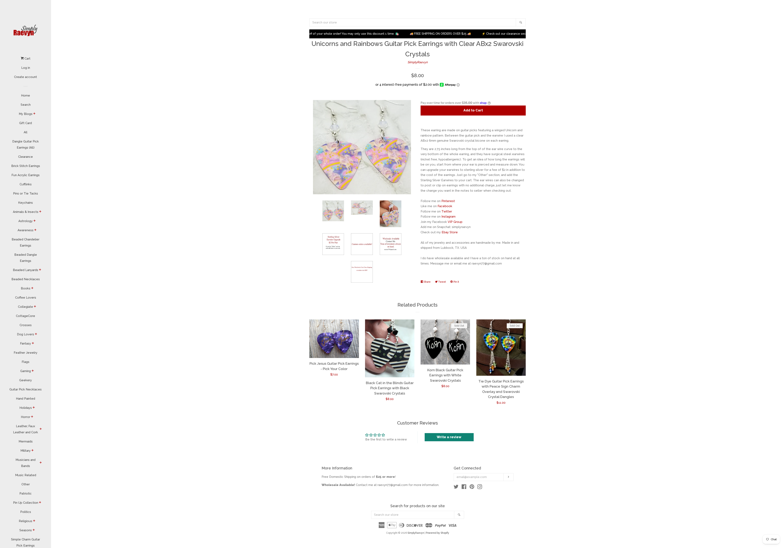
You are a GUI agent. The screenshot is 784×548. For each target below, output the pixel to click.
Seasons (25, 530)
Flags (25, 362)
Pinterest (448, 201)
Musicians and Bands (26, 463)
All (25, 132)
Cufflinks (26, 184)
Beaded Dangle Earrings (25, 258)
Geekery (25, 380)
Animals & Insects (25, 212)
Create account (25, 77)
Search (26, 105)
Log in (25, 68)
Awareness (25, 230)
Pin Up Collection (25, 503)
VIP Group (455, 222)
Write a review (449, 437)
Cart (27, 58)
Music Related (25, 475)
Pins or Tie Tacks (25, 193)
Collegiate (25, 307)
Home (25, 95)
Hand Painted (25, 398)
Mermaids (26, 441)
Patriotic (25, 493)
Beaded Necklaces (25, 279)
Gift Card (25, 123)
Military (25, 450)
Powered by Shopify (437, 532)
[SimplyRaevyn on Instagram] (479, 487)
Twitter (446, 211)
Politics (25, 512)
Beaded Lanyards (25, 270)
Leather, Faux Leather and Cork (25, 429)
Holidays (25, 408)
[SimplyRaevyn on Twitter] (456, 487)
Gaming (25, 371)
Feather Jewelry (25, 353)
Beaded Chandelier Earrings (25, 242)
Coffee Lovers (25, 297)
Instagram (448, 216)
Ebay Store (450, 232)
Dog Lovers (25, 334)
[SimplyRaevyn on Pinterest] (471, 487)
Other (25, 484)
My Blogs (25, 114)
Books (25, 288)
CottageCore (25, 316)
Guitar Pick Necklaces (25, 389)
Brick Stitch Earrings (25, 166)
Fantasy (25, 343)
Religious (25, 521)
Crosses (26, 325)
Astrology (25, 221)
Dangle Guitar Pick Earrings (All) (25, 144)
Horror (25, 417)
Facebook (445, 206)
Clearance (25, 157)
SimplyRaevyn (418, 62)
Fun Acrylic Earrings (25, 175)
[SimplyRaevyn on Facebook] (464, 487)
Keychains (25, 203)
